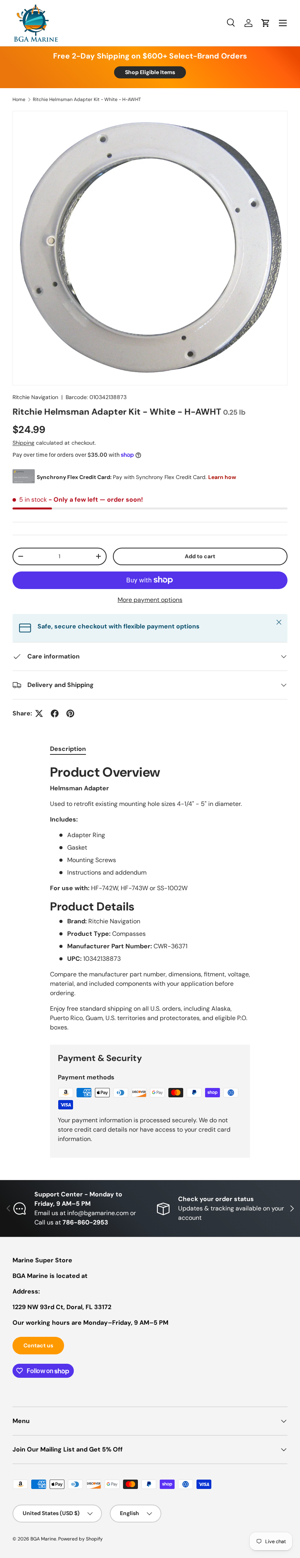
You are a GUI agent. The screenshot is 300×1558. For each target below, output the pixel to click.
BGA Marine (43, 1539)
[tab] (68, 749)
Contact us (38, 1345)
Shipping (23, 442)
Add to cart (200, 556)
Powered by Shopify (80, 1539)
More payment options (150, 600)
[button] (265, 23)
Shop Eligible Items (150, 72)
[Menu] (282, 23)
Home (18, 99)
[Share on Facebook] (54, 713)
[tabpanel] (150, 898)
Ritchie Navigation (35, 397)
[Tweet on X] (39, 713)
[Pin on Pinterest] (70, 713)
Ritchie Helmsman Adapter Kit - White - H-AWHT (87, 99)
